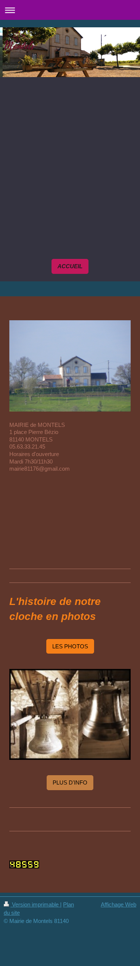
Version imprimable (35, 904)
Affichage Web (118, 904)
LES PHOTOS (70, 646)
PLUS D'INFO (70, 782)
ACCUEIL (70, 266)
